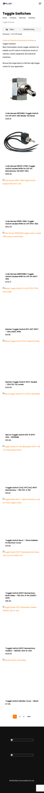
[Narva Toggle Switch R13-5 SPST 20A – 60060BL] (22, 411)
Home (5, 18)
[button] (40, 3)
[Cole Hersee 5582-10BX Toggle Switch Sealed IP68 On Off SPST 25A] (22, 198)
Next (29, 716)
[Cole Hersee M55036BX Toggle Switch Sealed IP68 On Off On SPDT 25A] (22, 251)
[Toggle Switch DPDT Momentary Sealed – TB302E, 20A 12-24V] (22, 625)
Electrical (22, 18)
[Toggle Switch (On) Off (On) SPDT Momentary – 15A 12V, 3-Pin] (22, 464)
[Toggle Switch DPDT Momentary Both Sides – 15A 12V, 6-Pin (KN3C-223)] (22, 570)
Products (13, 18)
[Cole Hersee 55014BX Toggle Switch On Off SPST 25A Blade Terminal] (22, 90)
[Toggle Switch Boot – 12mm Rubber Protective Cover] (22, 517)
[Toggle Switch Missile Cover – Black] (22, 678)
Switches (32, 18)
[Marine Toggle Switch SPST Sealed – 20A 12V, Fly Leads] (22, 359)
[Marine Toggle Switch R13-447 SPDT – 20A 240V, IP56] (22, 306)
